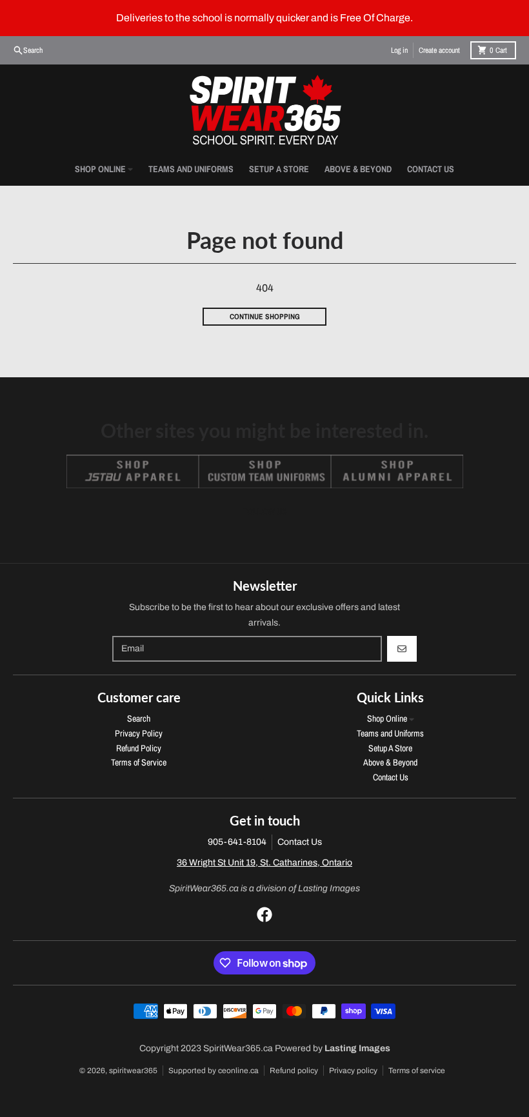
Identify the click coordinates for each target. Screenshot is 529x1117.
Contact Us (299, 842)
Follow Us (265, 511)
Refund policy (294, 1070)
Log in (399, 50)
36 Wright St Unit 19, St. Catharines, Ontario (264, 862)
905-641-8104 (237, 842)
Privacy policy (353, 1070)
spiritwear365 (133, 1070)
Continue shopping (265, 316)
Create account (439, 50)
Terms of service (416, 1070)
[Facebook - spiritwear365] (264, 914)
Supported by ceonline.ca (213, 1070)
